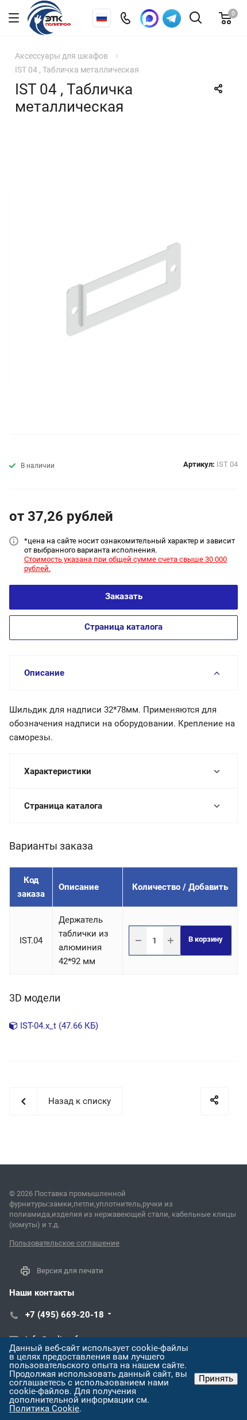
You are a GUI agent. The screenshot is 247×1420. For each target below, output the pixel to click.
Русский (101, 18)
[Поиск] (196, 19)
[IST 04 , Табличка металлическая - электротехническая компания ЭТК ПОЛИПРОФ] (123, 289)
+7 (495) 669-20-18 (64, 1314)
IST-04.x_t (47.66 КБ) (58, 1026)
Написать (172, 18)
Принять (216, 1378)
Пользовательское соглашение (64, 1243)
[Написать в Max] (149, 18)
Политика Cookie (44, 1408)
